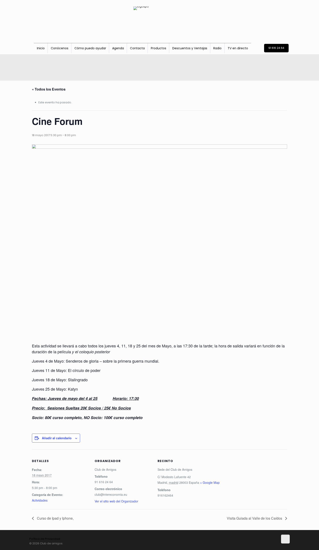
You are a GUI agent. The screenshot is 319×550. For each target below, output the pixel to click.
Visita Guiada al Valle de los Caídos (255, 518)
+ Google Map (210, 482)
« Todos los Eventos (49, 89)
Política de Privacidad (44, 539)
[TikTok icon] (248, 543)
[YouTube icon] (266, 543)
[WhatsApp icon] (271, 543)
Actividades (40, 500)
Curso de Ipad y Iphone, (55, 518)
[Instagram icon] (262, 543)
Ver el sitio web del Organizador (116, 501)
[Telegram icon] (275, 543)
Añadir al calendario (57, 438)
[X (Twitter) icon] (257, 543)
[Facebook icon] (253, 543)
